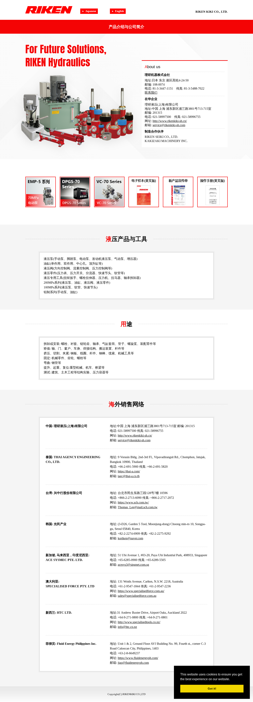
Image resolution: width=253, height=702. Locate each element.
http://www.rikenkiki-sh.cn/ (170, 121)
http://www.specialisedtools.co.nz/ (139, 622)
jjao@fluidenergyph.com (133, 662)
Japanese (90, 11)
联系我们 (151, 92)
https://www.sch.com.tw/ (133, 502)
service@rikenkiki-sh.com (169, 125)
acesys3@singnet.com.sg (133, 564)
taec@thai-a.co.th (129, 476)
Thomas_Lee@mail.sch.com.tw (138, 507)
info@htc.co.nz (127, 627)
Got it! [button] (212, 688)
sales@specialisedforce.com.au (137, 595)
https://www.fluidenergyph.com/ (138, 658)
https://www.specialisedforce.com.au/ (141, 591)
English (119, 11)
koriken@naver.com (130, 538)
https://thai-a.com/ (129, 471)
